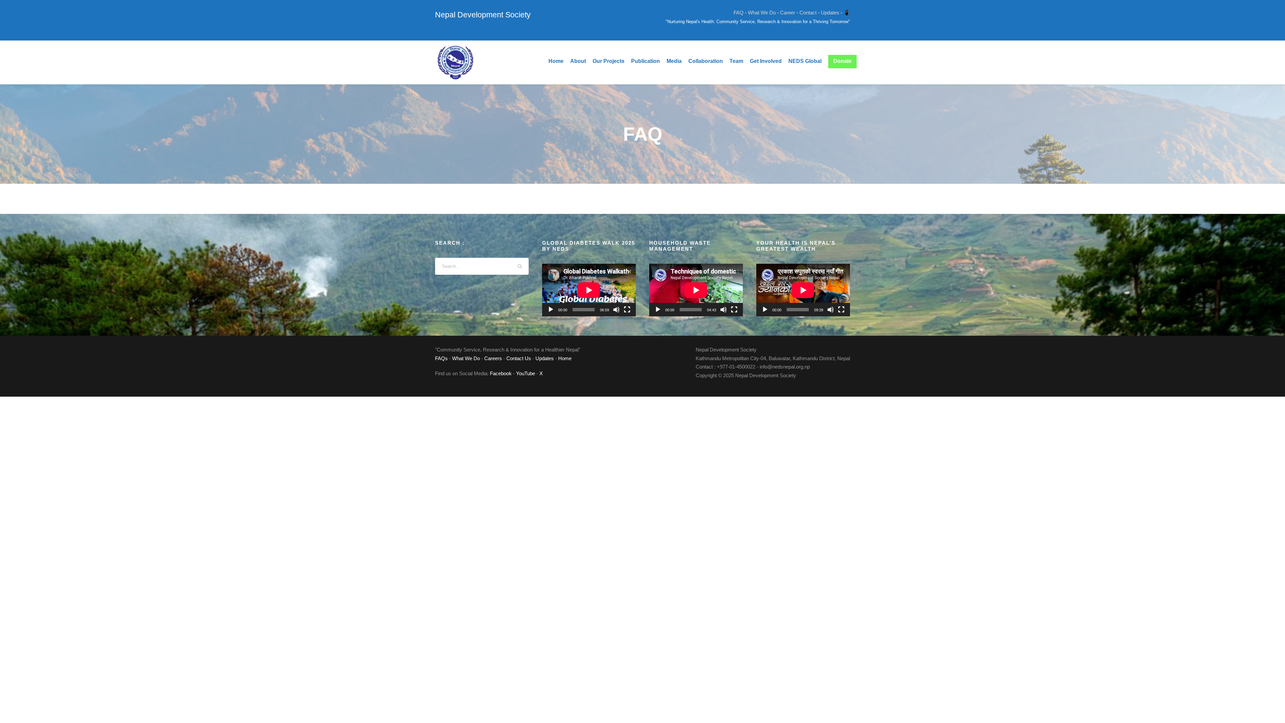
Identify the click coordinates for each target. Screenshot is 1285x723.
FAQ (739, 12)
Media (674, 61)
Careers (493, 358)
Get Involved (766, 61)
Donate (842, 61)
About (578, 61)
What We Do (762, 12)
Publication (645, 61)
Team (736, 61)
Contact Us (518, 358)
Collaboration (705, 61)
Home (556, 61)
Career (787, 12)
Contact (808, 12)
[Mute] (616, 309)
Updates (830, 12)
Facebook (501, 373)
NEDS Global (805, 61)
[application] (589, 290)
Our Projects (608, 61)
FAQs (441, 358)
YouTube (525, 373)
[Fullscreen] (627, 309)
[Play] (550, 309)
